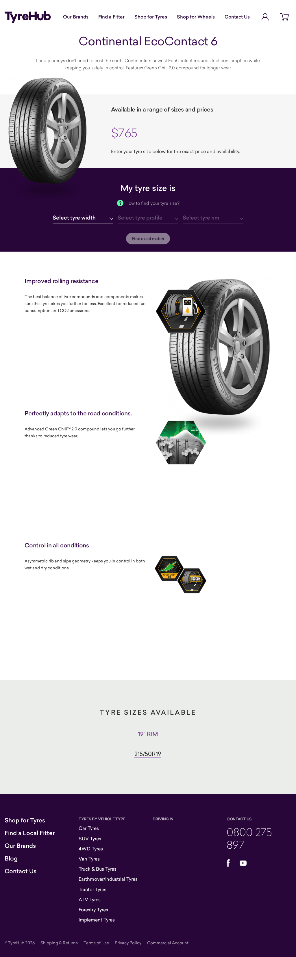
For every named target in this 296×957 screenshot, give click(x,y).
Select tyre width (74, 217)
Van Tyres (89, 859)
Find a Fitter (111, 17)
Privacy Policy (128, 942)
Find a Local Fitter (30, 833)
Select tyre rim (201, 217)
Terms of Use (96, 942)
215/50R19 (147, 754)
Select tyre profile (140, 217)
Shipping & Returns (59, 942)
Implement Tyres (97, 920)
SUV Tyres (90, 838)
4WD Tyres (91, 848)
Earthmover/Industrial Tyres (108, 879)
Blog (11, 858)
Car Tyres (89, 828)
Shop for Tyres (150, 17)
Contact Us (237, 17)
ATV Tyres (90, 899)
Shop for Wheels (196, 17)
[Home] (28, 17)
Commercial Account (167, 942)
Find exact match (148, 238)
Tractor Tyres (92, 889)
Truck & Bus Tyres (97, 869)
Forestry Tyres (93, 909)
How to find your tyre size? (152, 203)
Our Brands (75, 17)
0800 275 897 (249, 838)
